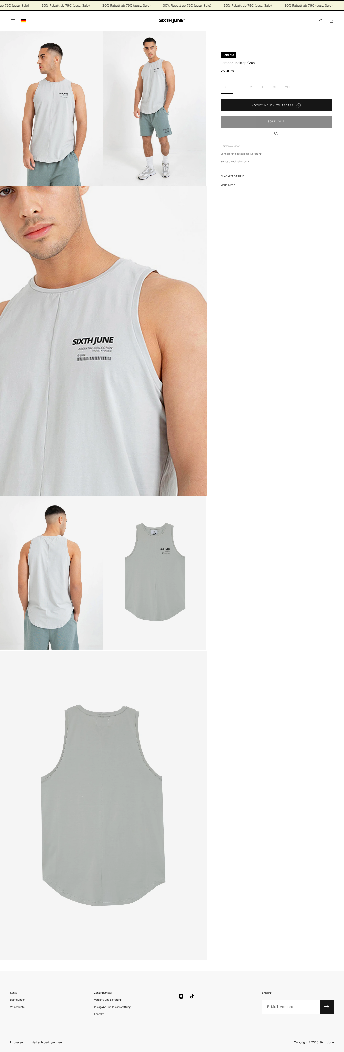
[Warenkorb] (331, 21)
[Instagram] (181, 996)
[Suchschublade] (321, 21)
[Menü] (13, 21)
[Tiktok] (192, 996)
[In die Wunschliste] (276, 133)
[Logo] (172, 21)
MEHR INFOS (228, 185)
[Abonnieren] (327, 1007)
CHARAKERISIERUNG (233, 176)
